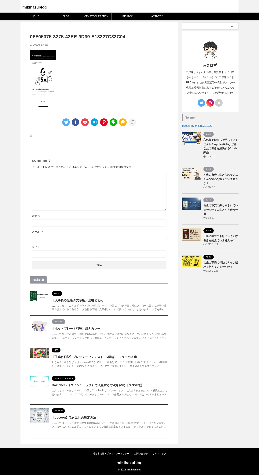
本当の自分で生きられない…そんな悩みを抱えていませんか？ (220, 179)
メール (37, 231)
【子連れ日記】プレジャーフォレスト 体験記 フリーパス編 (94, 357)
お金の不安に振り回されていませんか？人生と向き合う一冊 (220, 209)
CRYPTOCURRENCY (96, 16)
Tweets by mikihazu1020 (197, 125)
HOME (35, 16)
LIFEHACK (127, 16)
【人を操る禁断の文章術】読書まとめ (77, 300)
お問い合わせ (141, 453)
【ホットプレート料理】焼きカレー (76, 328)
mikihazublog (34, 7)
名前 (36, 216)
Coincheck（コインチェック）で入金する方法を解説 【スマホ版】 (98, 385)
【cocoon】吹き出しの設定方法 (74, 417)
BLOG (66, 16)
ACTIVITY (157, 16)
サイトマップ (159, 453)
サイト (36, 247)
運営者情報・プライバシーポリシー (111, 453)
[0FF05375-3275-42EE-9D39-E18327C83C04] (94, 122)
